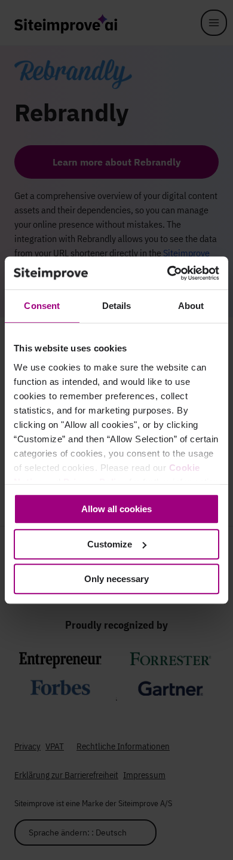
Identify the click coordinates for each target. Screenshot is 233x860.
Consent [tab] (42, 306)
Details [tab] (116, 306)
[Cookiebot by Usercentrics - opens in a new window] (167, 273)
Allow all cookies (116, 509)
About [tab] (191, 306)
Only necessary (116, 579)
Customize (109, 544)
